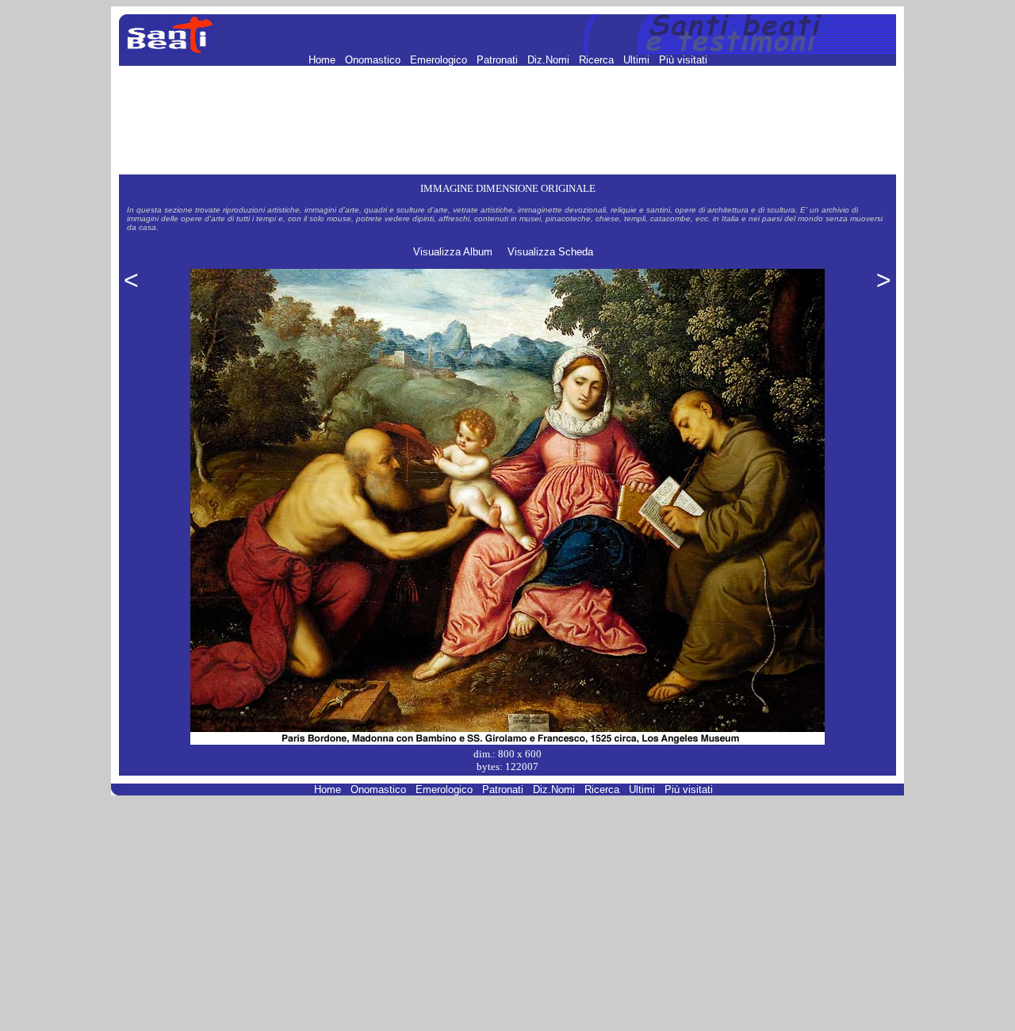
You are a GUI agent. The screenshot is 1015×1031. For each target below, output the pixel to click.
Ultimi (638, 60)
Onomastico (374, 60)
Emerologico (440, 60)
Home (323, 60)
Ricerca (598, 60)
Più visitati (683, 60)
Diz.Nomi (550, 60)
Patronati (499, 60)
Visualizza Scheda (550, 252)
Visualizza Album (452, 252)
